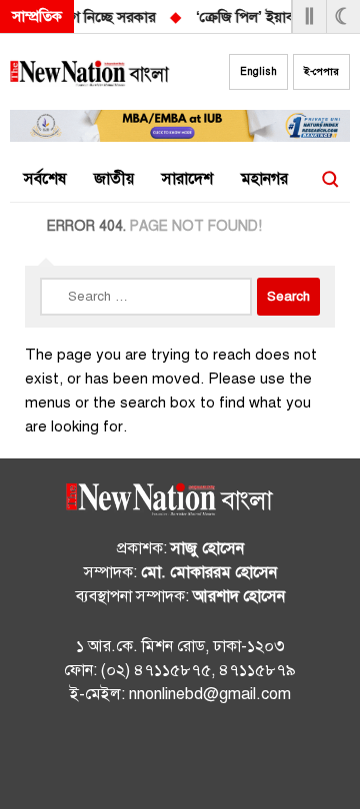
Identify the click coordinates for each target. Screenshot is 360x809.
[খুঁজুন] (330, 180)
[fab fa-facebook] (140, 760)
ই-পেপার (321, 71)
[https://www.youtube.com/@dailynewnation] (220, 760)
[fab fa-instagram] (180, 760)
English (258, 71)
